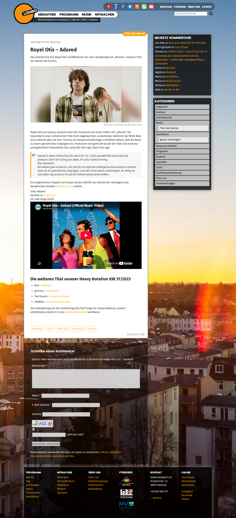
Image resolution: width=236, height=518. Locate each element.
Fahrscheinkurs (65, 481)
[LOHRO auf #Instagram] (138, 6)
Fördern (180, 7)
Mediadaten (95, 488)
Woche (30, 477)
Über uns (194, 7)
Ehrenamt (63, 477)
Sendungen (32, 485)
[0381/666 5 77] (145, 6)
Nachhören (162, 134)
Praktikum (63, 485)
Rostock (160, 156)
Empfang (166, 7)
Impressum (187, 477)
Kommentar (39, 365)
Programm (69, 14)
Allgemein (162, 106)
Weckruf (170, 67)
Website (36, 414)
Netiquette (187, 485)
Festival (160, 112)
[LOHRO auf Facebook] (124, 6)
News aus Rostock (166, 145)
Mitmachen (104, 14)
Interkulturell (164, 117)
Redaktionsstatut (98, 481)
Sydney (92, 328)
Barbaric (47, 285)
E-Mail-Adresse (41, 404)
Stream (93, 19)
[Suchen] (211, 13)
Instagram (187, 491)
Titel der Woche (134, 33)
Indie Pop (62, 328)
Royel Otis (50, 195)
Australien (37, 328)
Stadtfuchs (52, 290)
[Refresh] (33, 429)
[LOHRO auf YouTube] (110, 6)
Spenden (161, 162)
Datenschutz (188, 481)
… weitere (156, 497)
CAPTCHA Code (74, 434)
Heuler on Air (173, 80)
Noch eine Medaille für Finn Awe (187, 42)
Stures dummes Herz (58, 301)
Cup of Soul (181, 47)
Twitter (185, 499)
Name (36, 395)
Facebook (186, 495)
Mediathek (47, 14)
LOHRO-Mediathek (76, 312)
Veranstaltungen (165, 183)
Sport (159, 167)
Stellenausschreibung (168, 172)
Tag (28, 481)
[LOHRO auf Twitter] (131, 6)
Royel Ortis (78, 328)
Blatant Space (64, 186)
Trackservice (33, 492)
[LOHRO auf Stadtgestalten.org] (117, 6)
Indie (49, 328)
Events (207, 7)
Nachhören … (173, 76)
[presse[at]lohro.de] (152, 6)
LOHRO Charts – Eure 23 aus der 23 (187, 51)
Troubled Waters (59, 296)
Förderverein (95, 485)
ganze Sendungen (170, 139)
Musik (87, 14)
